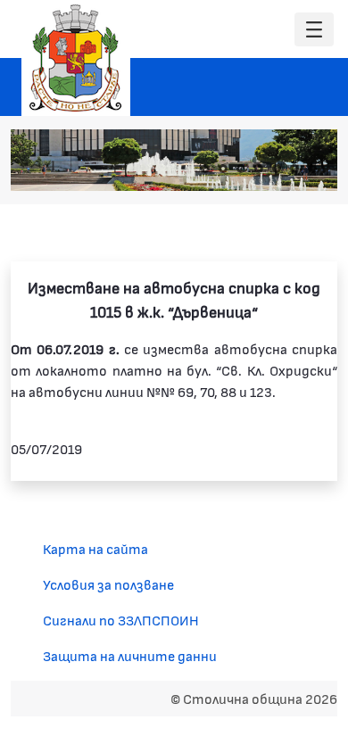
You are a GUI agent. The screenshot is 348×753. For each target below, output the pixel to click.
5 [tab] (276, 168)
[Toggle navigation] (314, 29)
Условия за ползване (108, 583)
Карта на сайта (95, 548)
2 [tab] (223, 168)
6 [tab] (294, 168)
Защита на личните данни (130, 655)
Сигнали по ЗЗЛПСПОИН (121, 619)
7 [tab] (312, 168)
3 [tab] (240, 168)
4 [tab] (258, 168)
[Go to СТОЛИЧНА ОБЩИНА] (75, 58)
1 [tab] (205, 168)
